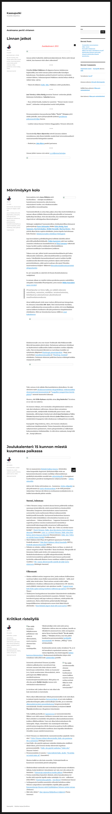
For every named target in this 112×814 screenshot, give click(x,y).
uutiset (17, 467)
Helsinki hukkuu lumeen (49, 469)
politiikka (9, 635)
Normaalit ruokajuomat (88, 49)
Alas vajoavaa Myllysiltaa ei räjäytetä (52, 792)
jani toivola (12, 57)
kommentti (10, 206)
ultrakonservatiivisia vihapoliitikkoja (50, 389)
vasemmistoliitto (11, 225)
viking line (13, 652)
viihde (17, 55)
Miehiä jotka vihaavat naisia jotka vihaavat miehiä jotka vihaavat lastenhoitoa (91, 54)
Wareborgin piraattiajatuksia (52, 352)
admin (9, 50)
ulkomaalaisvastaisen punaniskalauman (40, 704)
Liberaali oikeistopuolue (98, 82)
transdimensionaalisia (43, 355)
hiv (12, 470)
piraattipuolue (11, 222)
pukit (8, 473)
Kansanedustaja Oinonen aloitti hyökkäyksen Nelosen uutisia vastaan (50, 787)
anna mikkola (11, 213)
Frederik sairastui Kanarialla (36, 545)
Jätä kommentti (11, 71)
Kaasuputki (14, 13)
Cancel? (90, 76)
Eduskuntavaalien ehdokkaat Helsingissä (51, 234)
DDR (82, 71)
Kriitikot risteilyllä (23, 619)
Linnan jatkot (19, 38)
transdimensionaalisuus (13, 224)
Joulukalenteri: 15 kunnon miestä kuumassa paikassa (37, 449)
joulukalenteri (11, 55)
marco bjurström (15, 61)
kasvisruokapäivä (14, 643)
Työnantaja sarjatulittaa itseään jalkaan (48, 772)
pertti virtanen (11, 220)
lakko (8, 645)
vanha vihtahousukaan (48, 488)
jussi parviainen (11, 216)
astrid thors (10, 638)
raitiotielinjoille (57, 476)
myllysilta (13, 645)
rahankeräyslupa (11, 650)
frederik (9, 470)
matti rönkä (10, 63)
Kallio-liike (45, 85)
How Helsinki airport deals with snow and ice (51, 606)
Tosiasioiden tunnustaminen (90, 45)
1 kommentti (10, 230)
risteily (19, 650)
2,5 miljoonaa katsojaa (57, 153)
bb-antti (17, 213)
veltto (8, 68)
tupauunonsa (49, 714)
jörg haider (10, 214)
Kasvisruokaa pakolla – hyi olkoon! (48, 780)
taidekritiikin (50, 658)
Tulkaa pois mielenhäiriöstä (97, 96)
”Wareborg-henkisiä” (60, 355)
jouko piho (17, 214)
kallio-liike (14, 59)
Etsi (82, 29)
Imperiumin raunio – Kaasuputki (90, 69)
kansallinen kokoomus (13, 218)
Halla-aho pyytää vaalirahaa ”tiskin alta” (55, 748)
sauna (12, 473)
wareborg (9, 227)
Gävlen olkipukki (66, 486)
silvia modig (16, 66)
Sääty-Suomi (85, 47)
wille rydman (16, 227)
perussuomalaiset (12, 649)
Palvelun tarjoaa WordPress (22, 806)
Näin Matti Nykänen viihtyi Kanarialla (53, 542)
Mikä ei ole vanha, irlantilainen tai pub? (93, 50)
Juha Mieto (40, 143)
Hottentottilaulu (52, 699)
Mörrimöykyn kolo (23, 190)
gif (7, 57)
